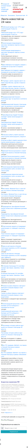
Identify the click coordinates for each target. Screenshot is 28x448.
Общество (4, 15)
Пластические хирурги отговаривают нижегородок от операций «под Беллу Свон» (13, 235)
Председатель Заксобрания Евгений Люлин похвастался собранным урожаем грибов (14, 215)
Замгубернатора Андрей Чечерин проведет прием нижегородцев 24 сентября (12, 124)
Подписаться (14, 431)
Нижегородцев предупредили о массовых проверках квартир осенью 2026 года (13, 52)
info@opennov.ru (8, 412)
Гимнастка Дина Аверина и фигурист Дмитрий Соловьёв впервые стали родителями (12, 295)
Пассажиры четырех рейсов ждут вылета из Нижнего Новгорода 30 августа (11, 334)
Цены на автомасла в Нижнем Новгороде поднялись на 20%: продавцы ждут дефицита (13, 255)
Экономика (11, 15)
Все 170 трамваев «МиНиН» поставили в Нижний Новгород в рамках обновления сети (13, 354)
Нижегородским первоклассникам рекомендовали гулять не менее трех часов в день (12, 176)
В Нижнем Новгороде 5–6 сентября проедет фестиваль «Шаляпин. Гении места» (12, 275)
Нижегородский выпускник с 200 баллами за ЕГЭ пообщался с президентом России (11, 313)
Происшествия (20, 15)
